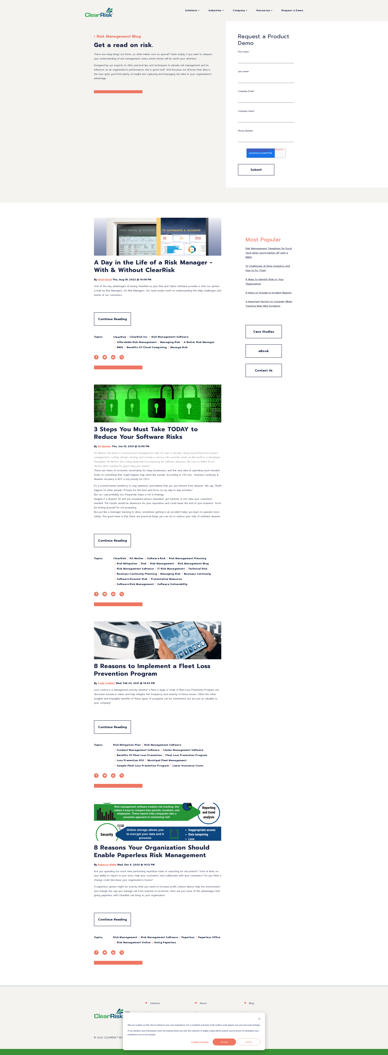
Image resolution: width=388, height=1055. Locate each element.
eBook (263, 351)
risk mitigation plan (127, 745)
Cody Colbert (106, 683)
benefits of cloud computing (147, 347)
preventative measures (166, 579)
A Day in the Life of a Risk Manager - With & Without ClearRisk (153, 266)
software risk (156, 558)
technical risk (197, 569)
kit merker (137, 558)
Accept (224, 1042)
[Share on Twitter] (104, 357)
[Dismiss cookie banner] (259, 1019)
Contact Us (264, 370)
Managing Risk (170, 342)
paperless (188, 937)
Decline (248, 1042)
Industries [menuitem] (215, 10)
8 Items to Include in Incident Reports (268, 293)
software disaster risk (132, 579)
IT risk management (171, 569)
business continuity (197, 574)
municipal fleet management (166, 760)
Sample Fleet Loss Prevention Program (143, 766)
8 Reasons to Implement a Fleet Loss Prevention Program (152, 669)
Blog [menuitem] (251, 1003)
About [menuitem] (203, 1003)
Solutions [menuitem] (191, 10)
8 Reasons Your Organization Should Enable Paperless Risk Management (152, 851)
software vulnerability (172, 584)
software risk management (135, 584)
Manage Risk (178, 347)
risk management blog (193, 563)
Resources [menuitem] (263, 10)
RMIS (120, 347)
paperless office (209, 937)
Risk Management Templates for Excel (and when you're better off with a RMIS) (269, 253)
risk (144, 563)
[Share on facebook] (96, 357)
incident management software (138, 750)
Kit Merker (104, 446)
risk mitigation (127, 563)
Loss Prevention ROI (130, 760)
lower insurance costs (188, 766)
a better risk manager (199, 342)
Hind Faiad (105, 279)
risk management (162, 563)
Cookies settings (200, 1042)
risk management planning (187, 558)
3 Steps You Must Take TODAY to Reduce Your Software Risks (146, 433)
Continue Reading (112, 319)
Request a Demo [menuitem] (292, 10)
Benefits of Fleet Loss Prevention (139, 755)
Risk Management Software (169, 337)
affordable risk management (137, 342)
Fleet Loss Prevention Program (186, 755)
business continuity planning (137, 574)
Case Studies (263, 331)
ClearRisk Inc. (139, 337)
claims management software (183, 750)
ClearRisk (119, 337)
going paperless (165, 942)
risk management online (134, 942)
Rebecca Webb (107, 865)
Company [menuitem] (239, 10)
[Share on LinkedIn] (113, 357)
